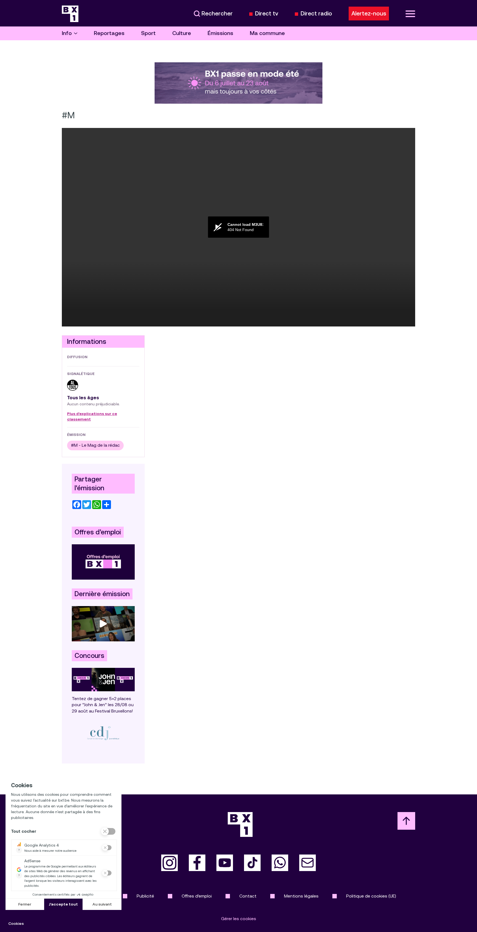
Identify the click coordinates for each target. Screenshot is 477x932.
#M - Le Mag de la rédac (95, 445)
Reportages (109, 33)
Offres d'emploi (197, 896)
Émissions (220, 33)
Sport (148, 33)
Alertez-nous (368, 13)
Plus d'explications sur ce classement (92, 416)
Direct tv (266, 14)
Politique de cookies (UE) (371, 896)
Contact (247, 896)
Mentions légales (301, 896)
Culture (181, 33)
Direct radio (316, 14)
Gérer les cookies (238, 918)
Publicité (145, 896)
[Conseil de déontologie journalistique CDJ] (103, 733)
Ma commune (267, 33)
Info (67, 33)
